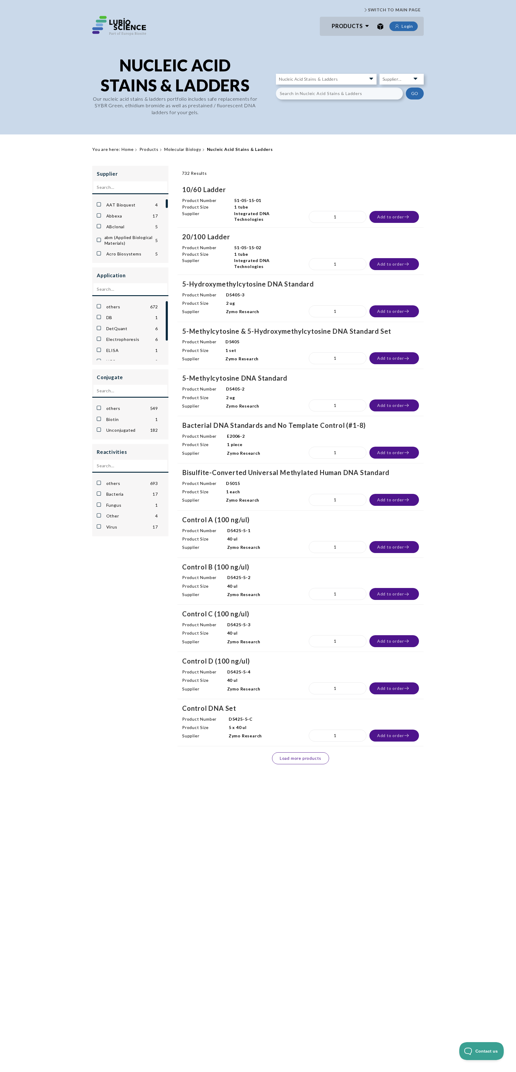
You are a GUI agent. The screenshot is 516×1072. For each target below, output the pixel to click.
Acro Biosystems (132, 253)
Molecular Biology (182, 149)
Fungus (132, 505)
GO (415, 93)
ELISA (132, 350)
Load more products (300, 758)
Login (407, 26)
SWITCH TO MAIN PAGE (394, 9)
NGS (132, 361)
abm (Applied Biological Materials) (131, 240)
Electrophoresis (132, 339)
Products (347, 26)
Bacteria (132, 494)
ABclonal (132, 226)
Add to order (390, 216)
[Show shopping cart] (380, 26)
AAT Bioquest (132, 204)
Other (132, 515)
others (132, 306)
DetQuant (132, 328)
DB (132, 317)
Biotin (132, 419)
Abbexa (132, 215)
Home (127, 149)
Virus (132, 526)
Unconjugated (132, 430)
